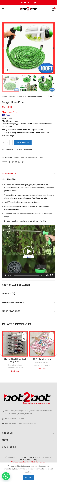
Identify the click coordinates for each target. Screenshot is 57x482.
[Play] (5, 275)
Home (4, 96)
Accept (28, 478)
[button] (28, 251)
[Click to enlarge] (6, 70)
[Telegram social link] (35, 2)
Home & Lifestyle (16, 96)
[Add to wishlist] (24, 334)
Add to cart (23, 142)
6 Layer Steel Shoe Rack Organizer (15, 360)
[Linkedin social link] (28, 2)
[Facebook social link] (22, 2)
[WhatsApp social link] (31, 2)
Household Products (33, 96)
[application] (28, 251)
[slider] (26, 275)
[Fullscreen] (51, 275)
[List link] (28, 418)
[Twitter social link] (25, 2)
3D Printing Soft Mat (42, 359)
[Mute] (47, 275)
